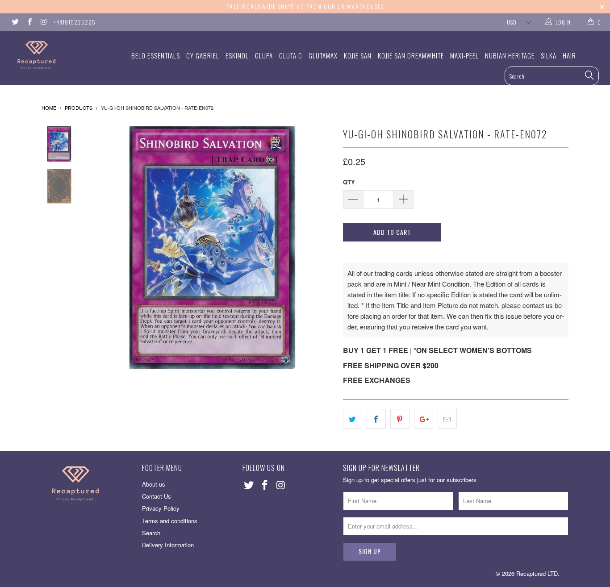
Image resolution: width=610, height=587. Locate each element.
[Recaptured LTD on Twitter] (15, 22)
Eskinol (237, 55)
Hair (569, 55)
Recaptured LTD (537, 573)
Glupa (264, 55)
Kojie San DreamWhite (411, 55)
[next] (321, 247)
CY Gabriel (202, 55)
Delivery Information (168, 545)
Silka (548, 55)
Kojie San (358, 55)
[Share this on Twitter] (352, 419)
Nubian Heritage (510, 55)
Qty (349, 182)
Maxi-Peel (464, 55)
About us (153, 484)
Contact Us (156, 496)
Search (151, 533)
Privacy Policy (161, 508)
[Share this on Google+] (423, 419)
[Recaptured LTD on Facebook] (29, 22)
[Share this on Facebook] (376, 419)
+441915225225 (75, 22)
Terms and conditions (169, 520)
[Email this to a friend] (447, 419)
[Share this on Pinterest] (399, 419)
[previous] (104, 247)
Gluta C (290, 55)
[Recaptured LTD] (53, 55)
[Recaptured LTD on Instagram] (43, 22)
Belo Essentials (155, 55)
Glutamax (323, 55)
